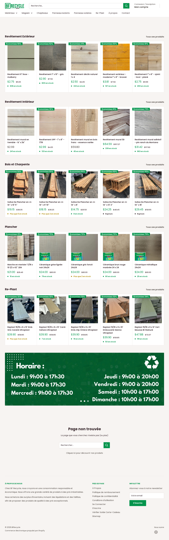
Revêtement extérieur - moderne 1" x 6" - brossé (115, 75)
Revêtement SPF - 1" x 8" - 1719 (51, 141)
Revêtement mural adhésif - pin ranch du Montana (148, 141)
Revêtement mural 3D (113, 139)
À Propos (96, 488)
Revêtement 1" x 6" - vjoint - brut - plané (147, 75)
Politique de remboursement (106, 492)
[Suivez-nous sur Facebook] (156, 532)
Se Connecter (99, 504)
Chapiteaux (42, 13)
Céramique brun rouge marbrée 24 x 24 (114, 266)
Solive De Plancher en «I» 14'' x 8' (83, 203)
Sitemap (96, 516)
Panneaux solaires (82, 13)
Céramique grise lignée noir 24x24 (50, 266)
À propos (113, 13)
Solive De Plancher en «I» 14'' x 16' (147, 203)
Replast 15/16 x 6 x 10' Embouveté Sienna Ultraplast (113, 330)
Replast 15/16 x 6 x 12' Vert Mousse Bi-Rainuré (147, 328)
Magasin (26, 13)
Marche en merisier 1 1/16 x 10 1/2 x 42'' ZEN (20, 266)
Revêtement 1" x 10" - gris (51, 74)
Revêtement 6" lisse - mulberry (18, 75)
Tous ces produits (155, 36)
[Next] (164, 67)
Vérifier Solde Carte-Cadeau (106, 512)
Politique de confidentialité (105, 496)
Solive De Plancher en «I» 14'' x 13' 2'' (115, 203)
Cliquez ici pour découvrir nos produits (84, 453)
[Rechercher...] (107, 445)
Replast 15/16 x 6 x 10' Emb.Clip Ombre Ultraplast (84, 328)
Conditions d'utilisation (103, 500)
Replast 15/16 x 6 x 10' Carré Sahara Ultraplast (52, 328)
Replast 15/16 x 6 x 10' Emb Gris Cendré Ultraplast (19, 328)
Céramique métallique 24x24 (146, 266)
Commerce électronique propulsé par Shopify (25, 530)
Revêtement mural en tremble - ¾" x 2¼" (18, 141)
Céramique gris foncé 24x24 (82, 266)
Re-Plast (100, 13)
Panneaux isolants (61, 13)
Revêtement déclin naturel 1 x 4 (84, 75)
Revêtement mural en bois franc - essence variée (84, 141)
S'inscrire (96, 508)
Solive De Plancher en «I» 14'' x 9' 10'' (51, 203)
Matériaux (10, 13)
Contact (126, 13)
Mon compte (141, 7)
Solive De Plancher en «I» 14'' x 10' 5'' (19, 203)
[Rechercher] (126, 6)
